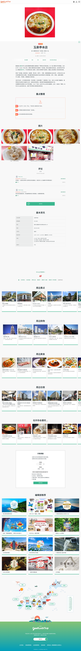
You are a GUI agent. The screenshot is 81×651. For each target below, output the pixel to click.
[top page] (18, 279)
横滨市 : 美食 (44, 279)
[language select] (74, 2)
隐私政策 (43, 645)
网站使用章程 (28, 645)
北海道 (64, 585)
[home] (5, 2)
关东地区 (28, 279)
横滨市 (38, 279)
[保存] (79, 42)
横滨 (21, 66)
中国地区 (26, 598)
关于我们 (21, 645)
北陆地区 (40, 594)
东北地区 (55, 594)
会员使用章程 (36, 645)
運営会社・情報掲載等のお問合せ (54, 645)
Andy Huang (20, 189)
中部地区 (40, 608)
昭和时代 (22, 69)
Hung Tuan (20, 176)
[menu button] (79, 1)
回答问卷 (40, 482)
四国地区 (28, 608)
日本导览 (23, 279)
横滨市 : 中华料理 (52, 279)
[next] (79, 301)
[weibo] (40, 276)
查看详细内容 (63, 178)
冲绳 (22, 584)
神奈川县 (34, 279)
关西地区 (34, 596)
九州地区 (16, 599)
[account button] (76, 2)
